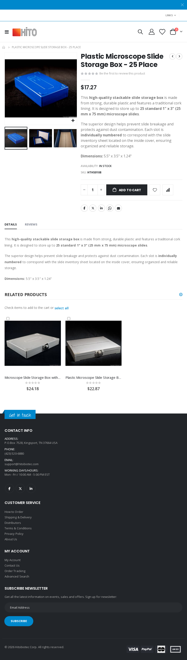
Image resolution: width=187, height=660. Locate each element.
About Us (11, 539)
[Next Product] (179, 56)
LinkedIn (101, 208)
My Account (13, 560)
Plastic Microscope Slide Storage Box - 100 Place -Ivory (93, 377)
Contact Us (12, 565)
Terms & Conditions (18, 528)
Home (3, 47)
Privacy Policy (14, 534)
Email (118, 208)
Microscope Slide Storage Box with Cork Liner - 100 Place (33, 377)
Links (169, 15)
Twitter (92, 208)
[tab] (11, 224)
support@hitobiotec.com (22, 464)
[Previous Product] (172, 56)
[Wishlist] (161, 32)
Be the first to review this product (122, 73)
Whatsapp (110, 208)
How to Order (14, 512)
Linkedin (31, 488)
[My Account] (151, 32)
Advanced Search (17, 576)
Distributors (13, 523)
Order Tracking (15, 571)
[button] (73, 121)
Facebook (84, 208)
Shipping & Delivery (18, 517)
